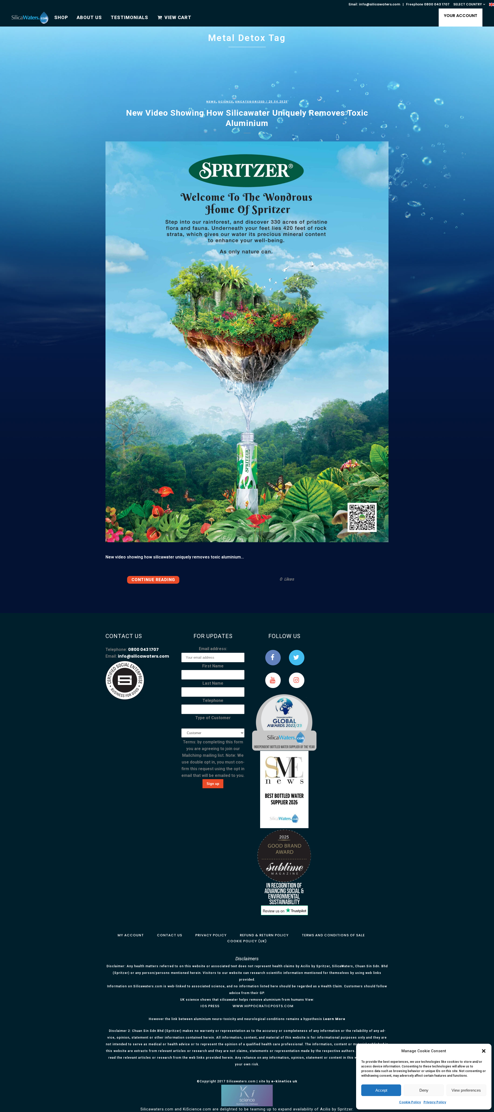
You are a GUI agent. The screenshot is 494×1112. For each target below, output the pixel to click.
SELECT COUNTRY (467, 4)
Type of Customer (213, 717)
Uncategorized (250, 102)
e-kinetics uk (284, 1081)
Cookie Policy (410, 1102)
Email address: (213, 648)
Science (225, 102)
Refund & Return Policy (264, 935)
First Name (213, 666)
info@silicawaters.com (379, 4)
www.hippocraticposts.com (263, 1006)
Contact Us (169, 935)
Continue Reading (153, 579)
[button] (483, 1051)
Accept (381, 1090)
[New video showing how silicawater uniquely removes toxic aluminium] (247, 341)
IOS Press (209, 1006)
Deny (423, 1090)
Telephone (212, 700)
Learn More (334, 1019)
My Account (131, 935)
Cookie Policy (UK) (247, 941)
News (211, 102)
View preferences (466, 1090)
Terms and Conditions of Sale (333, 935)
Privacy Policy (435, 1102)
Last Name (212, 683)
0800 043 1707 (436, 4)
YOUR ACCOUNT (460, 16)
